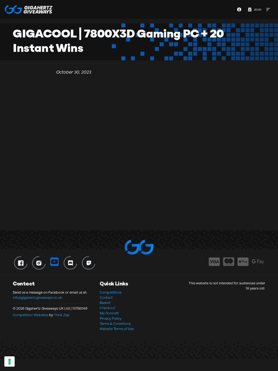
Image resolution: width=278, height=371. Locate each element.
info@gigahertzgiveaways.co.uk (37, 298)
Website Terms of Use (117, 329)
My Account (109, 313)
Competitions (110, 292)
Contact (106, 298)
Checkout (107, 308)
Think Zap (62, 315)
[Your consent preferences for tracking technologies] (9, 361)
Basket (105, 303)
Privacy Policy (110, 318)
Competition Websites (30, 315)
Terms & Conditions (115, 324)
